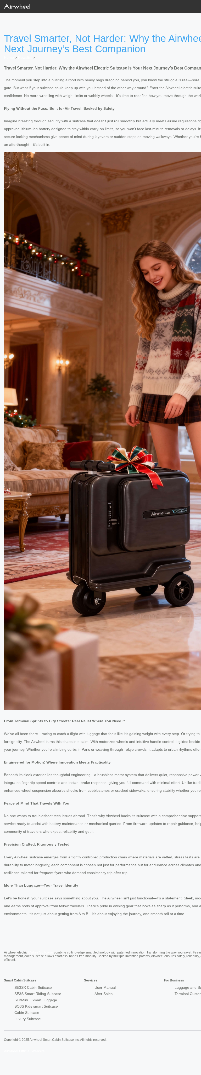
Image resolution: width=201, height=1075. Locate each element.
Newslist (25, 57)
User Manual (105, 987)
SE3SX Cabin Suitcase (33, 987)
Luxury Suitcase (27, 1019)
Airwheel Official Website (24, 1051)
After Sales (103, 994)
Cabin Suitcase (40, 952)
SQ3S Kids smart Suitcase (36, 1006)
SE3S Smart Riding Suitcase (37, 994)
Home (9, 57)
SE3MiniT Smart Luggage (35, 1000)
